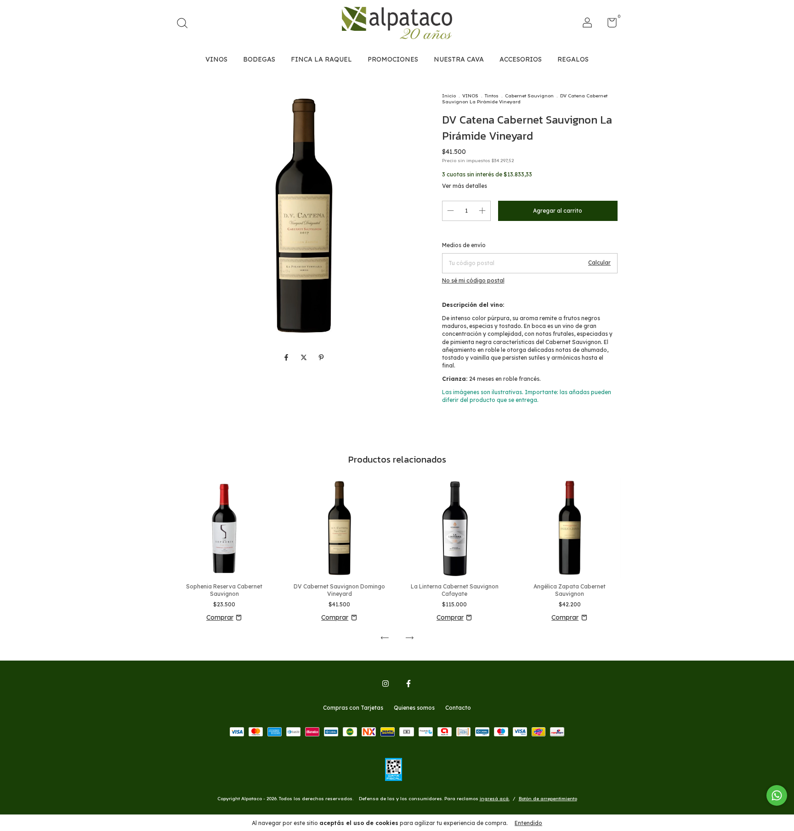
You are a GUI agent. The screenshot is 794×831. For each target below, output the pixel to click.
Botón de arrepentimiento (548, 799)
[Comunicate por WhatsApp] (776, 795)
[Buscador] (185, 24)
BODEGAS (259, 59)
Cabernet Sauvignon (529, 96)
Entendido (528, 823)
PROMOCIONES (393, 59)
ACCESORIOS (520, 59)
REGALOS (573, 59)
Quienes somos (414, 707)
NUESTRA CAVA (459, 59)
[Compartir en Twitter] (305, 358)
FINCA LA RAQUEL (321, 59)
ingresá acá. (495, 799)
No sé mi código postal (473, 280)
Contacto (458, 707)
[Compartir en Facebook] (287, 358)
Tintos (492, 96)
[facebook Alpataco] (408, 683)
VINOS (216, 59)
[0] (609, 25)
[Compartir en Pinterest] (321, 358)
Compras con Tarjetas (353, 707)
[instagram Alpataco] (385, 683)
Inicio (449, 96)
